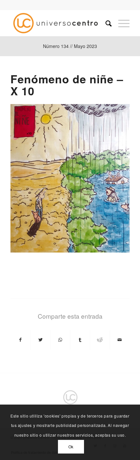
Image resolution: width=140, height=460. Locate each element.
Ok (71, 446)
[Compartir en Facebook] (20, 340)
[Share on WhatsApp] (60, 340)
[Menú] (121, 23)
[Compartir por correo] (120, 340)
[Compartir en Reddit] (100, 340)
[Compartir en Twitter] (40, 340)
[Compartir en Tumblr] (80, 340)
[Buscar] (105, 23)
